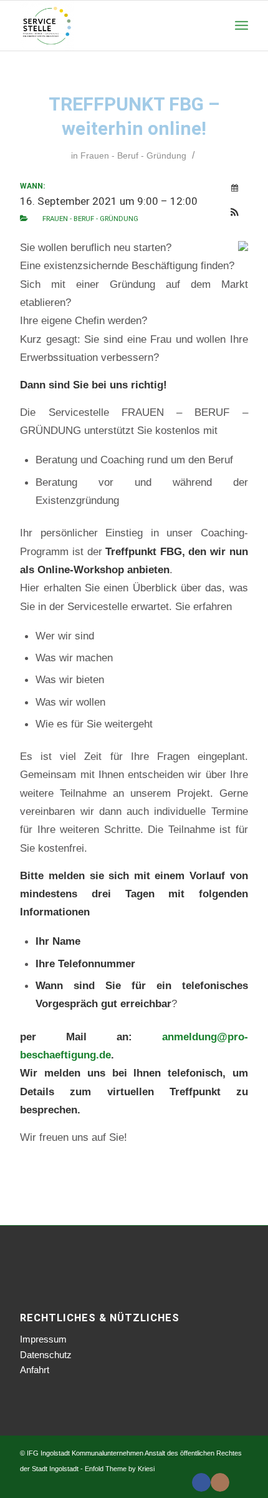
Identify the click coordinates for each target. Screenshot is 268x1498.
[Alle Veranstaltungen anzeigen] (235, 188)
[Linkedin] (238, 1482)
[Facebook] (201, 1482)
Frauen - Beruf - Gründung (133, 155)
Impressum (43, 1339)
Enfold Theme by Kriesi (120, 1468)
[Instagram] (220, 1482)
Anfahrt (34, 1369)
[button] (235, 213)
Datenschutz (46, 1354)
